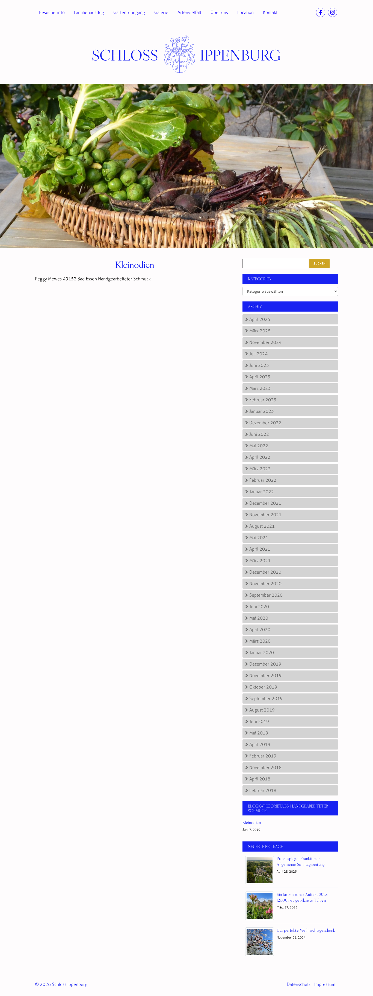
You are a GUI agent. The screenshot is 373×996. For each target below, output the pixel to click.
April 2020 (259, 629)
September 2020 (266, 595)
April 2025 (259, 319)
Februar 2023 (262, 399)
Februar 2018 (262, 790)
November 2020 (265, 583)
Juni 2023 (259, 365)
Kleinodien (134, 264)
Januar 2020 (261, 652)
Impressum (324, 984)
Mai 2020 (258, 618)
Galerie (161, 12)
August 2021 (262, 526)
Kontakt (270, 12)
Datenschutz (298, 984)
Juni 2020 (259, 606)
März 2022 (260, 468)
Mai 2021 (258, 537)
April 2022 (259, 457)
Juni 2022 (259, 434)
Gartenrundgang (129, 12)
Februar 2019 (262, 756)
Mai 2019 (258, 733)
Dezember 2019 (265, 664)
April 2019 (259, 744)
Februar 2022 (262, 480)
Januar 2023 (261, 411)
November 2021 (265, 514)
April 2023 (259, 376)
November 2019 (265, 675)
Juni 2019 (259, 721)
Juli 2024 (258, 353)
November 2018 (265, 767)
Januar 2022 (261, 491)
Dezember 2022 (265, 422)
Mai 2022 (258, 445)
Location (245, 12)
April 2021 (259, 549)
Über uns (219, 12)
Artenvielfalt (189, 12)
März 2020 (260, 641)
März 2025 (260, 330)
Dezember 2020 (265, 572)
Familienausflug (89, 12)
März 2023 (260, 388)
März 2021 (260, 560)
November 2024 (265, 342)
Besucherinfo (52, 12)
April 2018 (259, 779)
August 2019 (262, 710)
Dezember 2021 (265, 503)
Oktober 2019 (263, 687)
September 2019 (266, 698)
